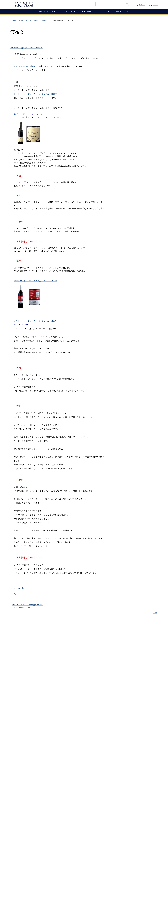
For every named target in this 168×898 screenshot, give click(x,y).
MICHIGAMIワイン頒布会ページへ (27, 605)
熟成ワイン (70, 11)
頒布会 (44, 20)
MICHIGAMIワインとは (49, 11)
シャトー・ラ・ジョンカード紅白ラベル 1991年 (35, 94)
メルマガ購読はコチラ (22, 608)
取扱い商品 (86, 11)
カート (155, 5)
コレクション (103, 11)
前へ (16, 594)
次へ (23, 594)
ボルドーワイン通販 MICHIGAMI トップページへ (24, 20)
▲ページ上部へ (19, 588)
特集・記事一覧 (122, 11)
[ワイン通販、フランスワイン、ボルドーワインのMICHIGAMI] (32, 4)
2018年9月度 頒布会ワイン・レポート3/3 (26, 48)
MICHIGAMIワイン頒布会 (25, 66)
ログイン (142, 5)
